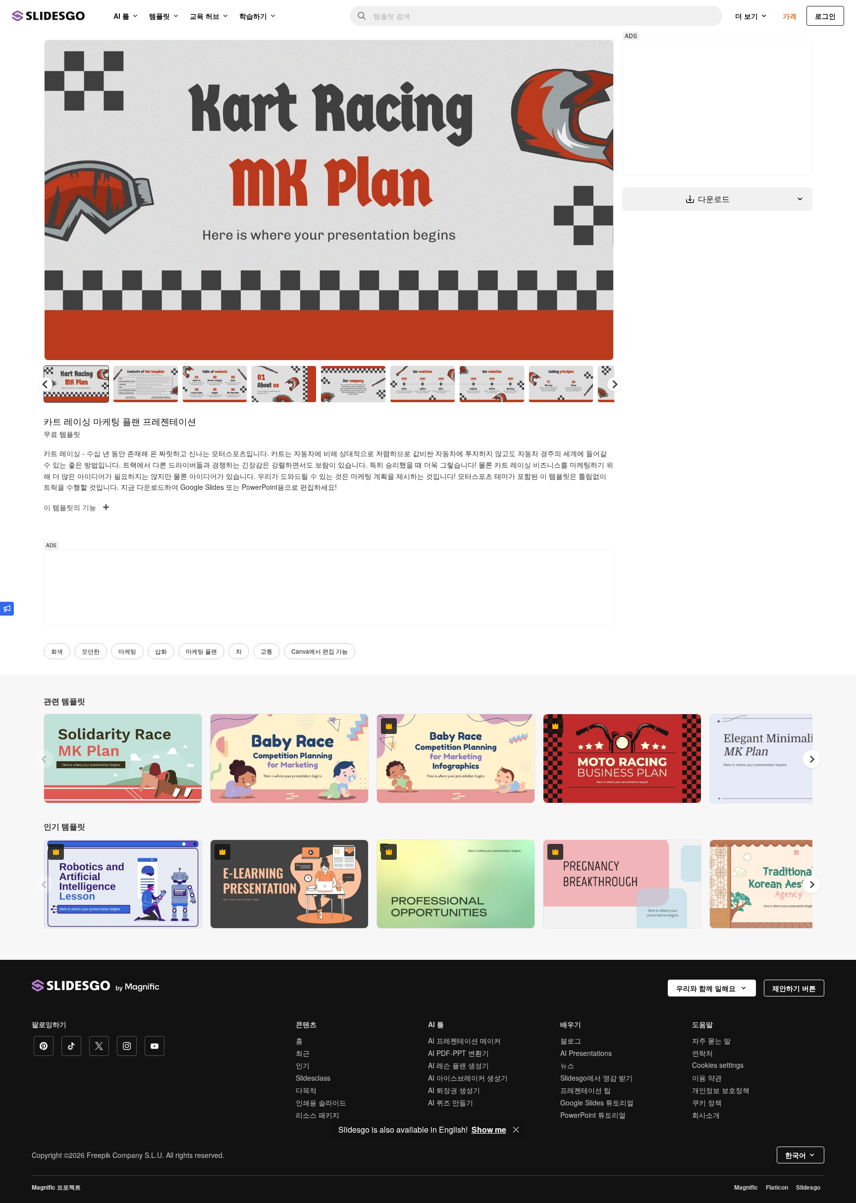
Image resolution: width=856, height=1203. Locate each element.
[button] (614, 384)
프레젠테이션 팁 (585, 1090)
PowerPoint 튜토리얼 (593, 1115)
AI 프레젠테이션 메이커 (464, 1041)
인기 (303, 1065)
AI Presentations (586, 1053)
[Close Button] (516, 1130)
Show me (489, 1129)
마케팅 (127, 651)
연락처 (702, 1053)
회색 (57, 651)
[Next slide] (599, 200)
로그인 (825, 16)
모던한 (91, 651)
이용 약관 (707, 1078)
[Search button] (362, 16)
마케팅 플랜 (201, 651)
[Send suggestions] (7, 609)
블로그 (570, 1041)
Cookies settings (718, 1065)
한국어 (795, 1155)
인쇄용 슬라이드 (321, 1102)
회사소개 (706, 1115)
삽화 (161, 651)
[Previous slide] (45, 759)
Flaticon (777, 1187)
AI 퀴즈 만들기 (450, 1102)
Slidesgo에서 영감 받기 (596, 1078)
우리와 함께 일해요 (706, 988)
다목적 (306, 1090)
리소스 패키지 (317, 1115)
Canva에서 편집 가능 (319, 651)
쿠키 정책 (707, 1102)
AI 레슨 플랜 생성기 (458, 1065)
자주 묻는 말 (711, 1041)
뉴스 (567, 1065)
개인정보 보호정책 (720, 1090)
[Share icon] (597, 55)
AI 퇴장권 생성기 (454, 1090)
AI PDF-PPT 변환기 (458, 1053)
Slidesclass (313, 1078)
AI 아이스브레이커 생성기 (468, 1078)
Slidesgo (808, 1187)
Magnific (746, 1187)
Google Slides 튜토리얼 (597, 1102)
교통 (266, 651)
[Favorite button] (571, 55)
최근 (303, 1053)
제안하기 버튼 (794, 988)
